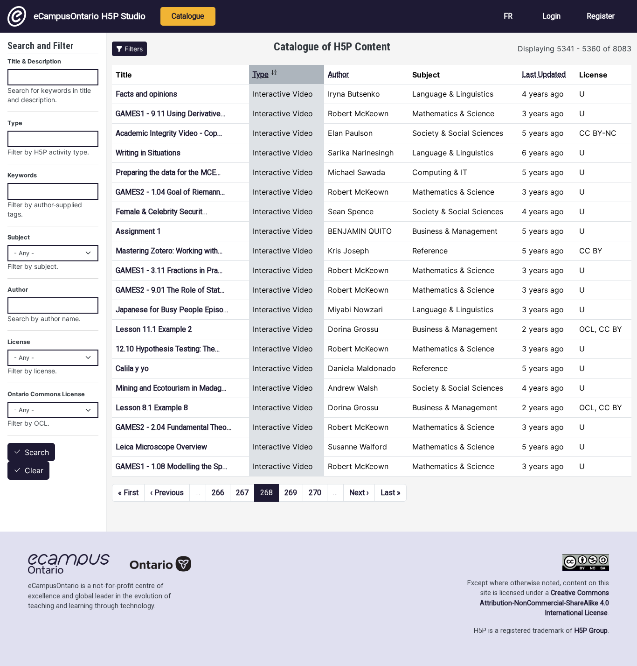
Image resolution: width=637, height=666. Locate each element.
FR (508, 16)
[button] (129, 49)
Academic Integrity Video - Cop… (169, 133)
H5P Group (591, 631)
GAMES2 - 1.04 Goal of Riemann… (170, 192)
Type (265, 74)
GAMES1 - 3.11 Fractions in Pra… (169, 270)
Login (551, 16)
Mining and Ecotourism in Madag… (171, 388)
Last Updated (544, 74)
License (18, 341)
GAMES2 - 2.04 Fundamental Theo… (173, 427)
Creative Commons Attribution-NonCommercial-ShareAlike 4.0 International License (544, 603)
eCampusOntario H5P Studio (89, 16)
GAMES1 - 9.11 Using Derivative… (170, 113)
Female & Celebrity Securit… (161, 211)
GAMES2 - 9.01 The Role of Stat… (170, 290)
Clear (34, 471)
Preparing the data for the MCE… (168, 172)
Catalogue (188, 16)
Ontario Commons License (46, 394)
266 (218, 492)
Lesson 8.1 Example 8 (152, 407)
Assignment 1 (138, 231)
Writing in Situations (148, 152)
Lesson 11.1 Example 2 (154, 329)
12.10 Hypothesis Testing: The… (168, 348)
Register (601, 16)
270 (315, 492)
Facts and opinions (146, 94)
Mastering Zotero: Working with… (169, 250)
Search (37, 452)
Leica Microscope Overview (161, 446)
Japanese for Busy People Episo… (172, 309)
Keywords (22, 175)
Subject (18, 237)
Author (338, 74)
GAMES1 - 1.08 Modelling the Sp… (171, 466)
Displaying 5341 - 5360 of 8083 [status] (574, 48)
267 (242, 492)
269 (290, 492)
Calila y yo (132, 368)
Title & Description (34, 61)
